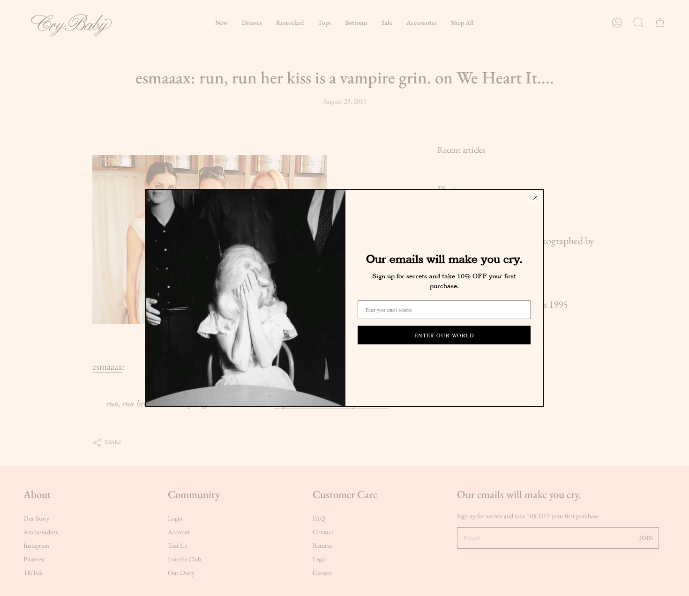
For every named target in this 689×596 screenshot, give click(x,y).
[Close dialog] (535, 197)
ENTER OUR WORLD (444, 335)
